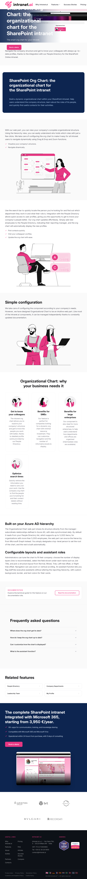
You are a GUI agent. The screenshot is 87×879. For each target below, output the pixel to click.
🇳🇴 (76, 873)
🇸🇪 (66, 873)
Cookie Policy (30, 875)
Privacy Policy (19, 873)
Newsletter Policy (31, 873)
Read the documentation (67, 593)
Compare (21, 859)
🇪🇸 (60, 873)
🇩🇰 (70, 873)
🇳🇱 (63, 873)
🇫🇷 (56, 873)
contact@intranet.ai (39, 852)
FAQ (19, 847)
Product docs (9, 873)
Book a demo (14, 47)
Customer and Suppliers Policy (14, 875)
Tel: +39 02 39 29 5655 (40, 850)
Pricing (20, 841)
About (7, 850)
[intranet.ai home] (19, 4)
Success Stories (70, 4)
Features (54, 4)
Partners (8, 859)
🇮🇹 (50, 873)
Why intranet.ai (41, 4)
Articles (20, 850)
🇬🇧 (47, 873)
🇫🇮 (73, 873)
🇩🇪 (53, 873)
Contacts (8, 862)
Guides (7, 854)
